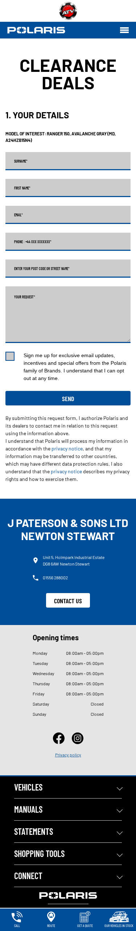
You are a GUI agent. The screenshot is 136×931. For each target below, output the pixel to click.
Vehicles (28, 787)
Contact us (68, 601)
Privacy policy (68, 754)
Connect (28, 875)
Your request (24, 297)
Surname (21, 161)
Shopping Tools (39, 853)
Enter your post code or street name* (42, 268)
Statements (33, 831)
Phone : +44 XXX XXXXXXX (32, 242)
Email (18, 215)
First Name (22, 188)
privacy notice (67, 448)
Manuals (28, 809)
